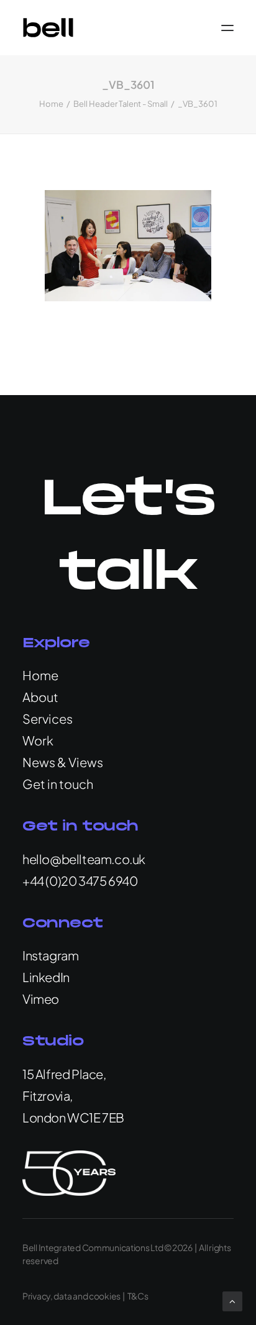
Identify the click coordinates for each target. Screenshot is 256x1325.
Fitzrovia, (47, 1095)
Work (37, 740)
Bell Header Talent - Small (120, 104)
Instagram (50, 955)
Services (47, 718)
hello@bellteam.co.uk (83, 859)
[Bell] (48, 28)
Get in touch (57, 783)
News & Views (62, 762)
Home (51, 104)
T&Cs (138, 1295)
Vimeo (40, 998)
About (40, 696)
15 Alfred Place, (64, 1073)
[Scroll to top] (232, 1300)
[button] (227, 27)
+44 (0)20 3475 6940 (79, 880)
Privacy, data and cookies (71, 1295)
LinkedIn (46, 977)
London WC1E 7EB (73, 1117)
